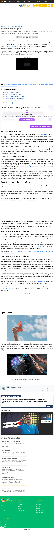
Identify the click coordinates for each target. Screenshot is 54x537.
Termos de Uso (4, 510)
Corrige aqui (38, 508)
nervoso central (11, 46)
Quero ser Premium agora (27, 119)
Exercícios (38, 502)
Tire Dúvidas (38, 504)
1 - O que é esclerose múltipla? (11, 92)
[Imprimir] (17, 37)
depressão (33, 167)
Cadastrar (20, 502)
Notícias (20, 506)
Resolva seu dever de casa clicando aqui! (41, 126)
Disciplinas (20, 504)
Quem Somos (3, 505)
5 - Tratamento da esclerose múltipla (13, 101)
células (2, 44)
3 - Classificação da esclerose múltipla (13, 96)
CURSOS (28, 1)
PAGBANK (23, 1)
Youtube (4, 526)
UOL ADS (10, 4)
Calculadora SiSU (39, 510)
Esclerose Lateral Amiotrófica (16, 84)
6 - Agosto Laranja (8, 103)
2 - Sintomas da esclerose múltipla (12, 94)
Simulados (38, 506)
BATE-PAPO (45, 1)
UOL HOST (18, 1)
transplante (4, 288)
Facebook (5, 521)
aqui (29, 57)
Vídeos (19, 508)
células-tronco (41, 281)
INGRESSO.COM (12, 1)
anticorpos (43, 246)
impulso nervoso (29, 138)
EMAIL (38, 4)
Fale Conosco (21, 510)
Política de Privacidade (5, 509)
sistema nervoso (42, 134)
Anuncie (2, 507)
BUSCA (38, 1)
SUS (42, 288)
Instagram (5, 524)
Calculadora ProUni (40, 512)
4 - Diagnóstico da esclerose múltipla (13, 98)
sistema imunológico (42, 43)
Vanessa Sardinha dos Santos (13, 387)
